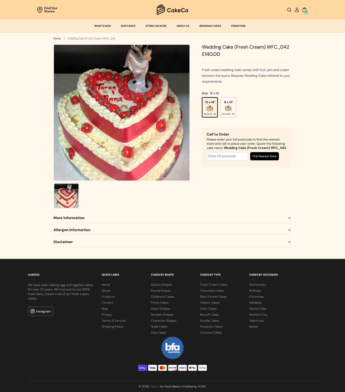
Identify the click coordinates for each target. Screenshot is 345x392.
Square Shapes (161, 285)
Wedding (255, 303)
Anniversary (257, 285)
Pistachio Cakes (211, 327)
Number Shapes (162, 315)
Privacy (107, 315)
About (106, 291)
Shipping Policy (112, 327)
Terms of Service (114, 321)
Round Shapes (161, 291)
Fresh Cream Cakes (214, 285)
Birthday (255, 291)
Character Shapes (163, 321)
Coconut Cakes (211, 333)
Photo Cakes (160, 303)
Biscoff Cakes (209, 315)
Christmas (256, 297)
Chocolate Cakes (212, 291)
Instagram (43, 311)
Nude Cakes (159, 327)
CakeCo (155, 386)
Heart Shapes (160, 309)
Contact (107, 303)
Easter (253, 327)
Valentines (256, 321)
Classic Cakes (210, 303)
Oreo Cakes (208, 309)
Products (108, 297)
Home (57, 38)
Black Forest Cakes (213, 297)
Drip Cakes (158, 333)
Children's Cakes (162, 297)
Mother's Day (258, 315)
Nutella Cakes (209, 321)
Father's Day (257, 309)
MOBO (202, 386)
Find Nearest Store (265, 156)
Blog (105, 309)
